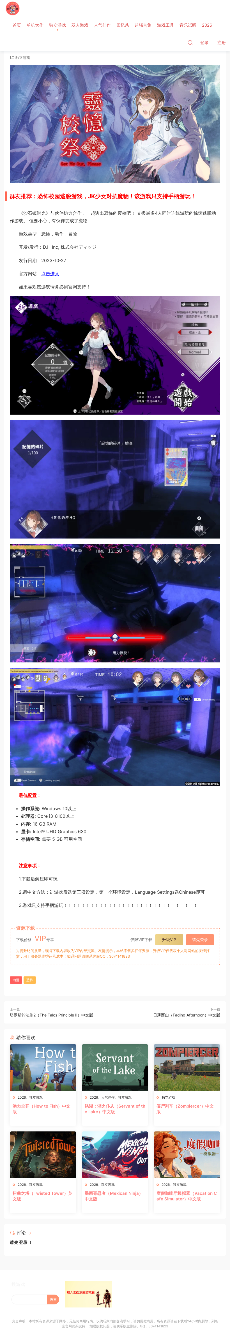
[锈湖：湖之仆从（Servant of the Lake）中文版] (115, 1067)
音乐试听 (188, 25)
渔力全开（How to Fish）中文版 (41, 1108)
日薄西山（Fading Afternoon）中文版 (186, 1015)
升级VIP (169, 939)
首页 (17, 25)
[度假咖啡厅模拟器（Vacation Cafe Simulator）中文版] (187, 1154)
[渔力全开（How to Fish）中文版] (43, 1067)
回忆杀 (122, 25)
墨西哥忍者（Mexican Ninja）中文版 (114, 1196)
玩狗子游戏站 (12, 8)
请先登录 (200, 939)
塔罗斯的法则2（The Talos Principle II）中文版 (51, 1015)
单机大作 (35, 25)
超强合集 (143, 25)
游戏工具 (165, 25)
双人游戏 (80, 25)
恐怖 (29, 980)
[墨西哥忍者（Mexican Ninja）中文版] (115, 1154)
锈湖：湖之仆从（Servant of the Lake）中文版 (115, 1108)
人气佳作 (102, 25)
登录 (23, 1242)
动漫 (16, 980)
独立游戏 (57, 25)
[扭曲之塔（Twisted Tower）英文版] (43, 1154)
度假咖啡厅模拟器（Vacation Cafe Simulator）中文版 (187, 1196)
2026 (207, 25)
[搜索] (190, 42)
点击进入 (50, 273)
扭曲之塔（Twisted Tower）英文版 (42, 1196)
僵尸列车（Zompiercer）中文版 (185, 1108)
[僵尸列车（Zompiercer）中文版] (187, 1067)
